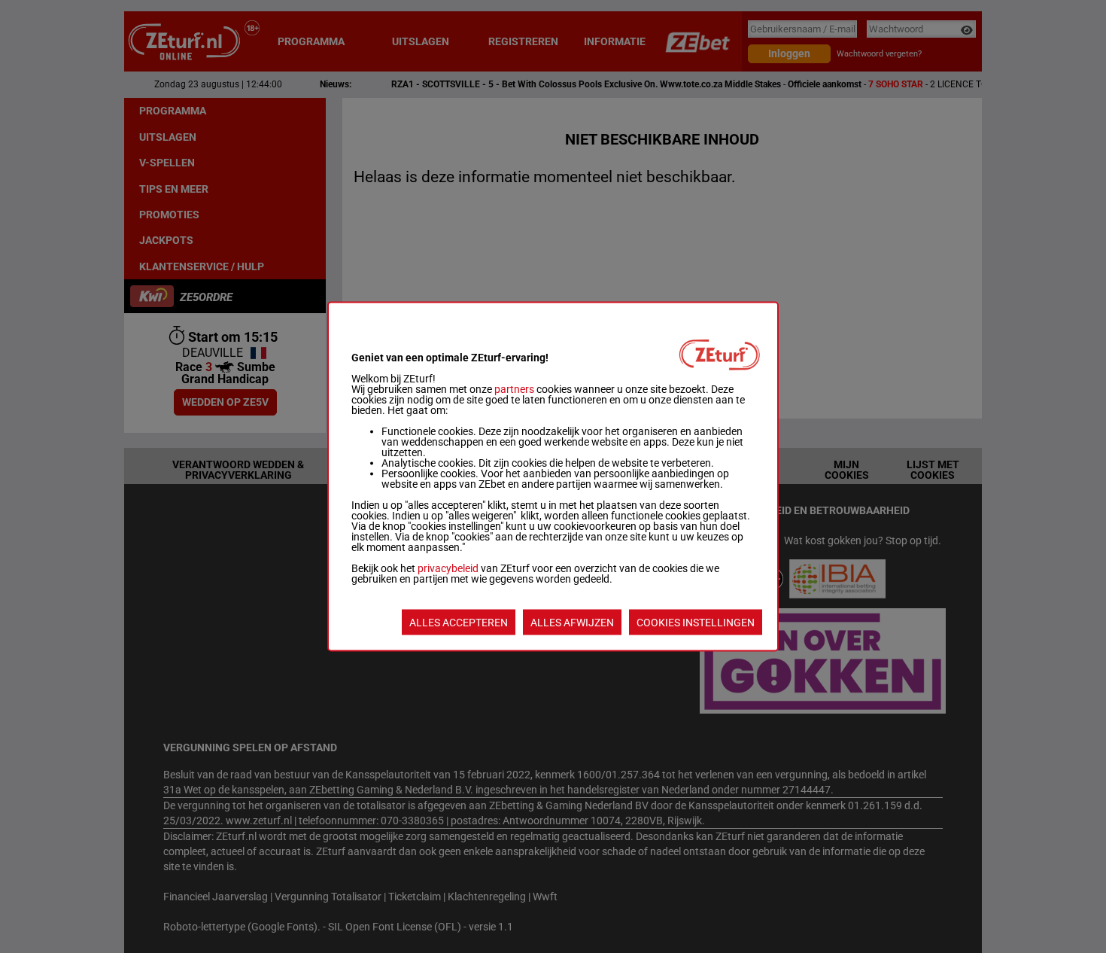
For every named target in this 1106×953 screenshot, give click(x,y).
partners (514, 389)
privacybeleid (448, 568)
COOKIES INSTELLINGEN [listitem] (696, 623)
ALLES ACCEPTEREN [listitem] (458, 623)
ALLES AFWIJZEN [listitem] (572, 623)
